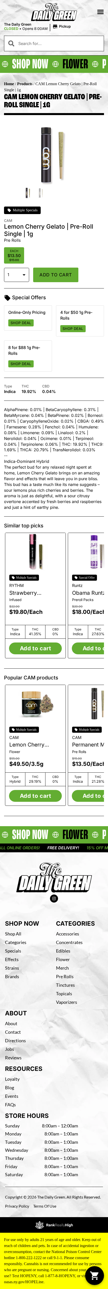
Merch (62, 968)
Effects (12, 959)
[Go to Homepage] (54, 877)
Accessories (67, 933)
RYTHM (16, 585)
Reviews (13, 1057)
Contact (13, 1032)
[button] (100, 11)
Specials (13, 951)
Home (9, 84)
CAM (14, 737)
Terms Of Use (44, 1206)
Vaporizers (66, 1002)
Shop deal (21, 323)
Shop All (13, 933)
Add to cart (55, 274)
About (11, 1023)
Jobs (9, 1049)
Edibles (63, 951)
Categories (15, 942)
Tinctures (65, 985)
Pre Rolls (65, 976)
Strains (12, 968)
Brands (12, 976)
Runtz (77, 585)
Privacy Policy (17, 1206)
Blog (9, 1087)
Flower (63, 959)
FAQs (10, 1104)
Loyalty (12, 1079)
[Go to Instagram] (54, 899)
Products (24, 84)
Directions (15, 1040)
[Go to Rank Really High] (54, 1225)
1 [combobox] (8, 274)
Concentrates (69, 942)
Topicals (64, 993)
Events (11, 1096)
